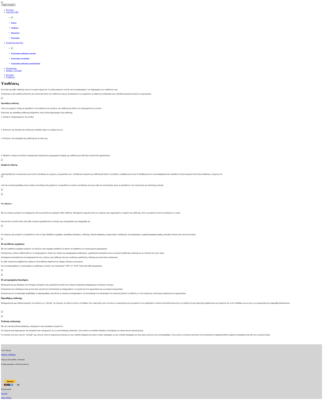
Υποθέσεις (10, 77)
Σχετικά (4, 393)
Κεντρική (10, 10)
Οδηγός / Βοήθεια (8, 354)
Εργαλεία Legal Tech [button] (14, 43)
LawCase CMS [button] (12, 12)
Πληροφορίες (11, 68)
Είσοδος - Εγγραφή (14, 71)
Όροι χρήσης (6, 398)
